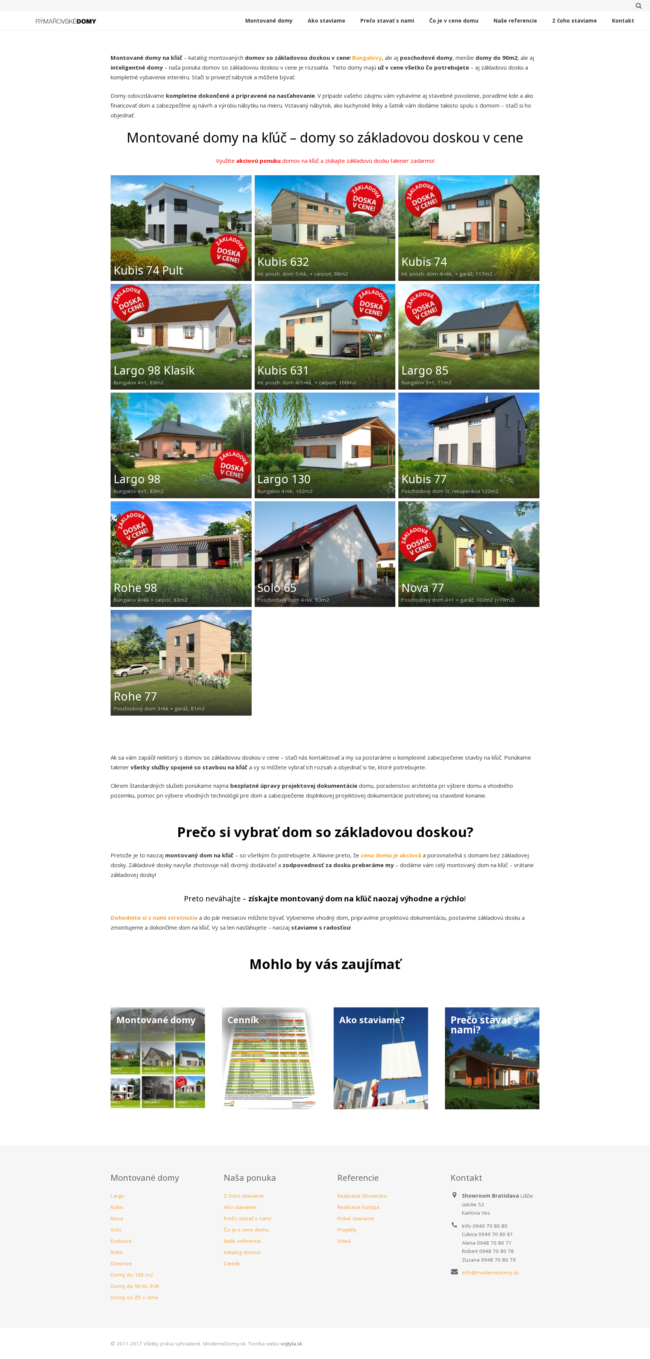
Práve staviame (355, 1218)
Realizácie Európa (358, 1207)
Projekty (347, 1229)
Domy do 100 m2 (132, 1274)
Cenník (232, 1263)
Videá (344, 1241)
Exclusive (121, 1241)
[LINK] (158, 1058)
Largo (118, 1195)
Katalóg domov (242, 1252)
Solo (116, 1229)
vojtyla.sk (291, 1343)
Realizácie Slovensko (362, 1195)
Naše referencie (242, 1241)
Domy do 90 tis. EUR (135, 1286)
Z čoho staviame (244, 1195)
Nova (117, 1218)
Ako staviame (240, 1207)
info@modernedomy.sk (490, 1272)
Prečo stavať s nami (247, 1218)
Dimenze (121, 1263)
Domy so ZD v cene (134, 1297)
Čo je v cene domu (246, 1229)
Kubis (117, 1207)
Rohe (117, 1252)
